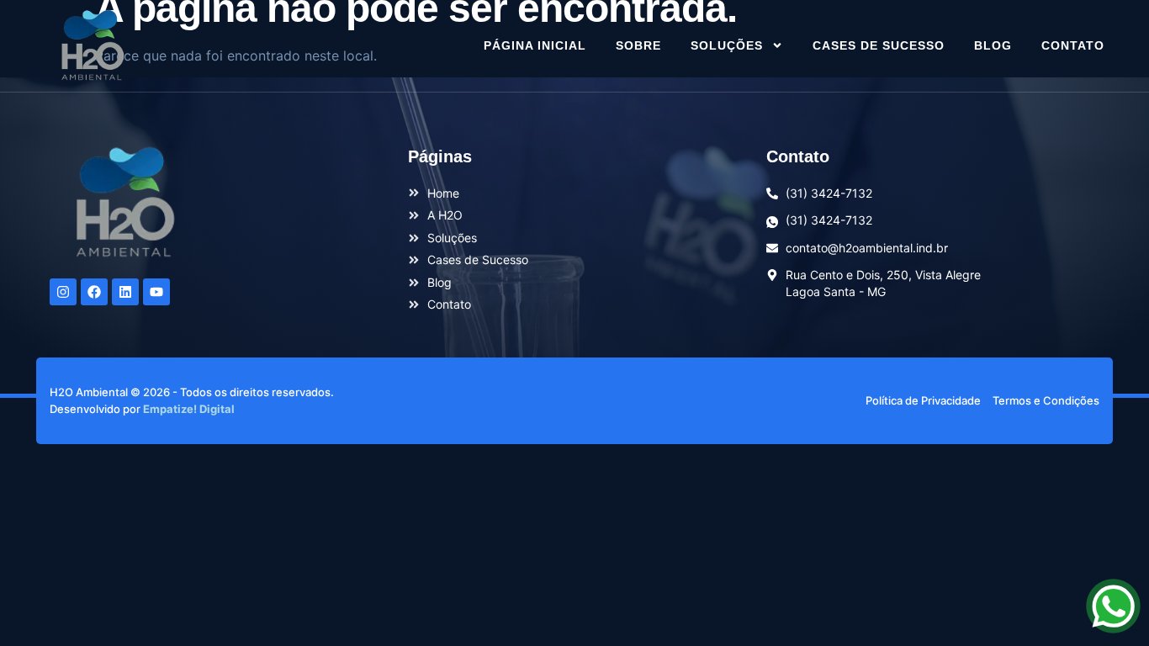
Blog (993, 45)
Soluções (727, 45)
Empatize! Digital (189, 409)
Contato (1072, 45)
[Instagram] (63, 291)
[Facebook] (94, 291)
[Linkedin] (125, 291)
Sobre (638, 45)
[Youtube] (156, 291)
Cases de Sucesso (879, 45)
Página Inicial (535, 45)
